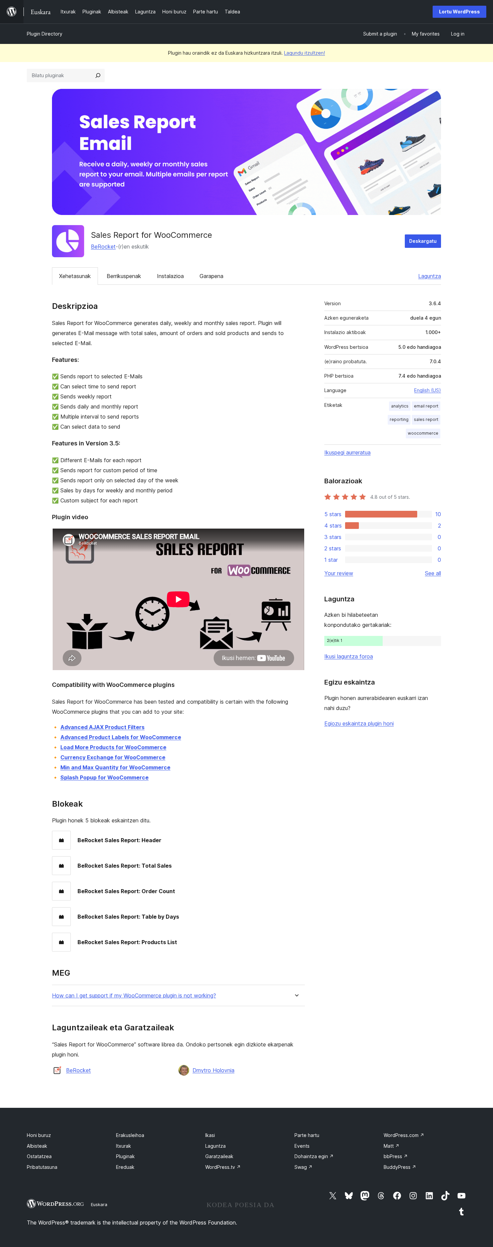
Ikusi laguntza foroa (348, 656)
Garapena (211, 276)
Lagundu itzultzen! (304, 53)
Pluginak (125, 1156)
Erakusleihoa (130, 1135)
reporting (399, 419)
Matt (391, 1146)
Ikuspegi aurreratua (347, 452)
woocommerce (423, 433)
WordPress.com (404, 1135)
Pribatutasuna (42, 1167)
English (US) (427, 390)
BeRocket (103, 246)
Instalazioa (170, 276)
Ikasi (210, 1135)
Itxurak (123, 1146)
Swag (303, 1167)
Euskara (99, 1204)
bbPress (396, 1156)
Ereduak (125, 1167)
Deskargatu (423, 241)
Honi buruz (39, 1135)
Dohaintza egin (314, 1156)
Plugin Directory (44, 34)
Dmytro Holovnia (213, 1070)
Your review (338, 573)
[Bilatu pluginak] (98, 75)
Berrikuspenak (124, 276)
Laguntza (429, 276)
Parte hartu (306, 1135)
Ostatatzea (39, 1156)
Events (302, 1146)
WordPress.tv (223, 1167)
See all (433, 573)
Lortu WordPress (459, 11)
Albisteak (37, 1146)
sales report (426, 419)
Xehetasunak (75, 276)
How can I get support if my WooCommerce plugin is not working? (134, 995)
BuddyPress (400, 1167)
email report (426, 406)
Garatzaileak (219, 1156)
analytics (399, 406)
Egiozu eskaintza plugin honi (359, 723)
